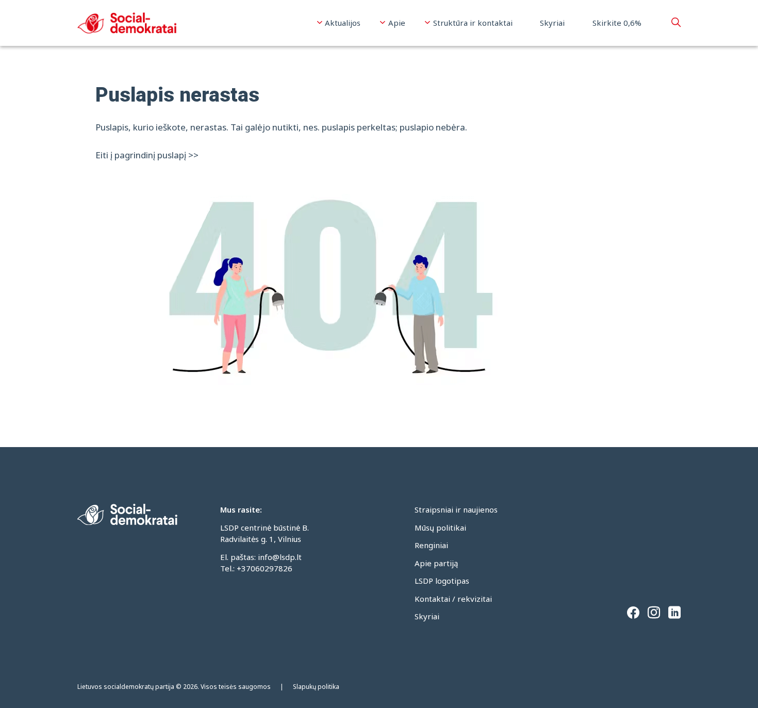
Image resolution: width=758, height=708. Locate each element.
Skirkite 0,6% (616, 23)
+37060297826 (264, 568)
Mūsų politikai (440, 527)
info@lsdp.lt (280, 557)
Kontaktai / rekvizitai (453, 599)
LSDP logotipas (442, 580)
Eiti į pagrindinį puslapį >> (147, 155)
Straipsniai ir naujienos (456, 509)
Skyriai (552, 23)
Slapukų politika (316, 686)
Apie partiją (436, 563)
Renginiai (431, 545)
